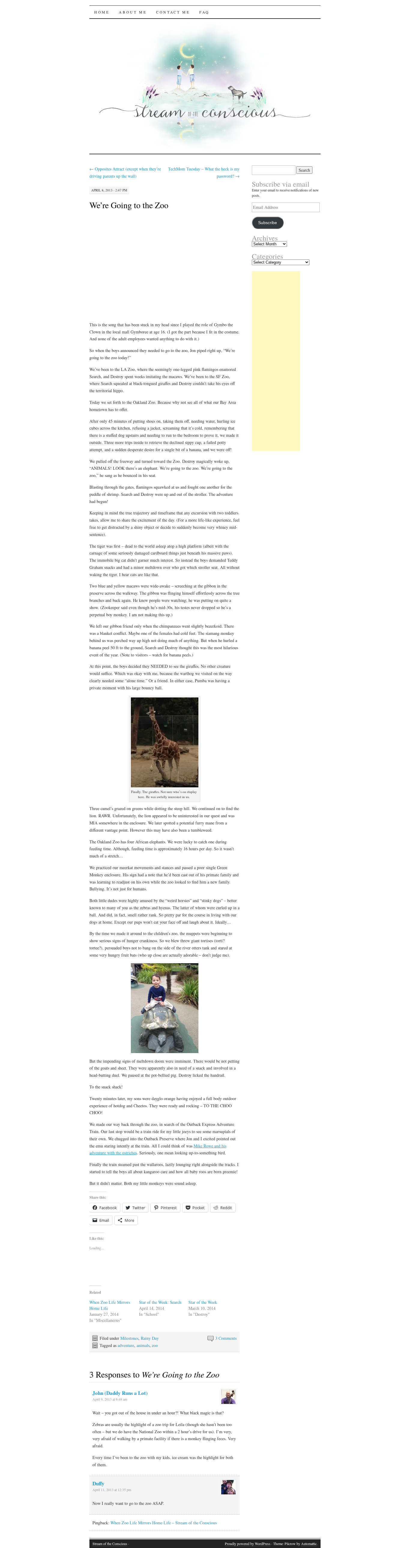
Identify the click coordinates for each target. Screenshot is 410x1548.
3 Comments (226, 1338)
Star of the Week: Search (160, 1302)
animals (143, 1345)
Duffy (98, 1483)
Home (101, 12)
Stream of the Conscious (109, 1543)
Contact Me (173, 12)
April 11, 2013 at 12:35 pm (111, 1489)
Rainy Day (150, 1338)
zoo (155, 1345)
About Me (132, 12)
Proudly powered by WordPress (247, 1543)
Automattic (309, 1543)
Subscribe (267, 223)
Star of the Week (202, 1302)
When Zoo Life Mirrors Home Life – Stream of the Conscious (163, 1523)
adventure (126, 1345)
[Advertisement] (276, 361)
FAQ (204, 12)
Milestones (129, 1338)
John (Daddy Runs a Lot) (120, 1393)
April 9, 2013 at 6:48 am (109, 1399)
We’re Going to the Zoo (128, 205)
